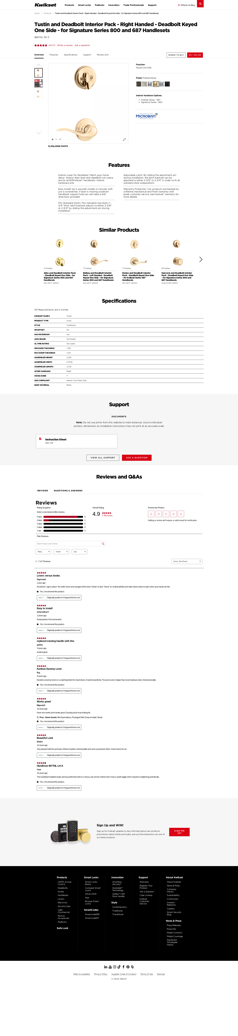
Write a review (65, 45)
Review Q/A (102, 55)
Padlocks (99, 5)
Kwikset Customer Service (144, 901)
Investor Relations (171, 903)
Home (37, 13)
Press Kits (171, 929)
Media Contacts (174, 932)
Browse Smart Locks (92, 902)
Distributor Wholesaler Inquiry (172, 942)
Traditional (117, 911)
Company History (171, 890)
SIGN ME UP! (179, 832)
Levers (61, 899)
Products (69, 5)
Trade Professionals (133, 5)
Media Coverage (175, 936)
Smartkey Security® (117, 883)
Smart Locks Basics (91, 883)
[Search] (200, 3)
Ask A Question (137, 458)
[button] (195, 55)
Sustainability (173, 895)
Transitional (117, 914)
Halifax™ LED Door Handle (118, 895)
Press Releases (174, 925)
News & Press (173, 885)
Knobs (61, 891)
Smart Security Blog (174, 913)
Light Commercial (64, 911)
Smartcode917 (92, 918)
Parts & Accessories (63, 917)
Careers (170, 908)
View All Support (102, 458)
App (87, 897)
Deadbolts (63, 888)
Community (172, 899)
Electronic (62, 902)
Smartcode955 (92, 914)
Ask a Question (147, 891)
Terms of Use (146, 974)
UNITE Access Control (64, 883)
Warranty (144, 882)
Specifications (70, 55)
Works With (91, 894)
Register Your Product (146, 886)
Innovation (113, 5)
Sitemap (161, 974)
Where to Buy (188, 5)
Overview (39, 55)
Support (152, 5)
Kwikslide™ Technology (117, 889)
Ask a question (82, 45)
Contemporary (119, 907)
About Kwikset (174, 882)
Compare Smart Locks (93, 889)
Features (54, 55)
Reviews (42, 490)
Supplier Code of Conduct (123, 974)
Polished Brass (146, 78)
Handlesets (63, 895)
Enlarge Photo (59, 146)
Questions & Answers (68, 490)
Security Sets (64, 906)
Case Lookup (146, 895)
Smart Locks (84, 5)
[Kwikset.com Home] (45, 5)
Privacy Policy (100, 974)
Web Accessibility (81, 974)
